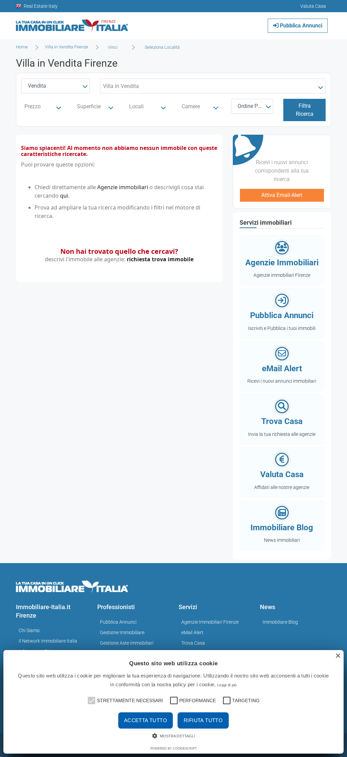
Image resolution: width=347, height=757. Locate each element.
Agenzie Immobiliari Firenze (210, 622)
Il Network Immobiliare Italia (48, 641)
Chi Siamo (29, 630)
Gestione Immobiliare (122, 632)
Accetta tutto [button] (145, 720)
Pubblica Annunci (300, 25)
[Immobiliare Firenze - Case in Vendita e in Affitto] (72, 23)
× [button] (337, 656)
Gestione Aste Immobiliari (127, 643)
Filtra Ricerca (304, 110)
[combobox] (114, 47)
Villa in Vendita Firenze (66, 46)
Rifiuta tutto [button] (203, 720)
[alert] (173, 702)
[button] (91, 700)
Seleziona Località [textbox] (162, 47)
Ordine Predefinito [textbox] (254, 106)
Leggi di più (227, 685)
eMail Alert (192, 632)
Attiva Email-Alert (281, 195)
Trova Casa (193, 643)
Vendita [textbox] (37, 86)
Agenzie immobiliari (122, 187)
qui (64, 195)
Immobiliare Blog (280, 622)
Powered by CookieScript (173, 748)
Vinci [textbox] (113, 47)
